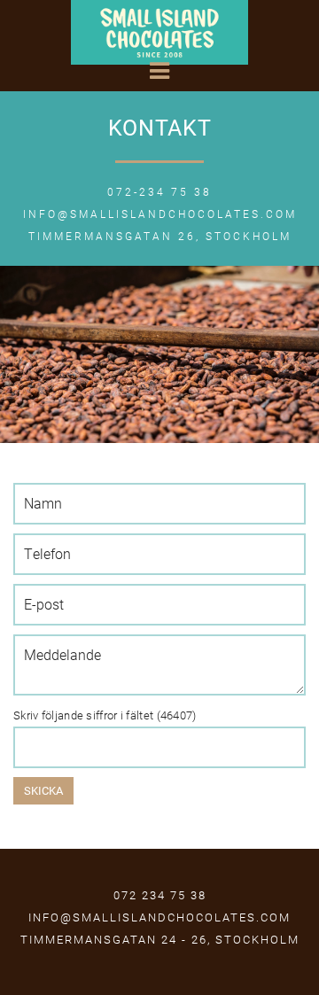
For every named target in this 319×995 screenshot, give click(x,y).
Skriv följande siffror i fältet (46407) (105, 715)
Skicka (43, 790)
